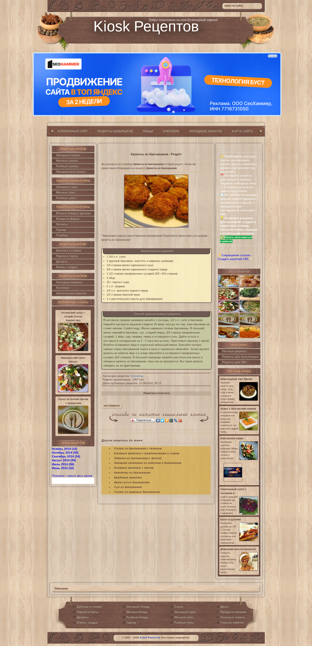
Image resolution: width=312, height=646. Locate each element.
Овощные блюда (138, 606)
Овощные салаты (68, 155)
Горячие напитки (232, 622)
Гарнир (61, 229)
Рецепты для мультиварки (240, 356)
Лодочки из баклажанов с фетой (138, 458)
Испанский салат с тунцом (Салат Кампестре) (73, 316)
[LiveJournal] (176, 420)
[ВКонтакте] (158, 420)
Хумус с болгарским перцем (238, 408)
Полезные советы (233, 617)
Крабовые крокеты (128, 477)
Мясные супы (65, 192)
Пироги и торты (67, 256)
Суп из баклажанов (128, 487)
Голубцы (62, 235)
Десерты (62, 261)
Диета (224, 606)
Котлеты (62, 224)
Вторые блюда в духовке (73, 213)
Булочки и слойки (68, 250)
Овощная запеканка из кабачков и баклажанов (147, 462)
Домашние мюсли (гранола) (238, 549)
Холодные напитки (205, 131)
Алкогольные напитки (71, 293)
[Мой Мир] (171, 420)
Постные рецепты (234, 351)
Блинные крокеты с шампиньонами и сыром (146, 453)
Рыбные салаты (67, 166)
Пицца (148, 131)
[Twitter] (162, 420)
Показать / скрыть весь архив (72, 475)
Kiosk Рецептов (146, 26)
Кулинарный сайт (73, 131)
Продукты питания (233, 612)
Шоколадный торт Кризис (236, 379)
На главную (112, 405)
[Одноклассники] (167, 420)
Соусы (178, 606)
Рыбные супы (66, 198)
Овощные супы (66, 187)
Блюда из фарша (67, 218)
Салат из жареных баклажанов (137, 491)
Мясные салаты (67, 160)
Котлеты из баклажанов (132, 472)
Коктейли (171, 131)
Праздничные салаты (71, 171)
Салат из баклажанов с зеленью (138, 448)
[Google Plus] (180, 420)
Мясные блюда (136, 612)
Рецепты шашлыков (115, 131)
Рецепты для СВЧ (234, 362)
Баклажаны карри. (232, 438)
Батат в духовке (230, 519)
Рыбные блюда (137, 617)
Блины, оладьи (66, 267)
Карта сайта (242, 131)
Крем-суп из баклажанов (132, 482)
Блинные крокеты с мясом (134, 467)
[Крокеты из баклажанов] (156, 201)
